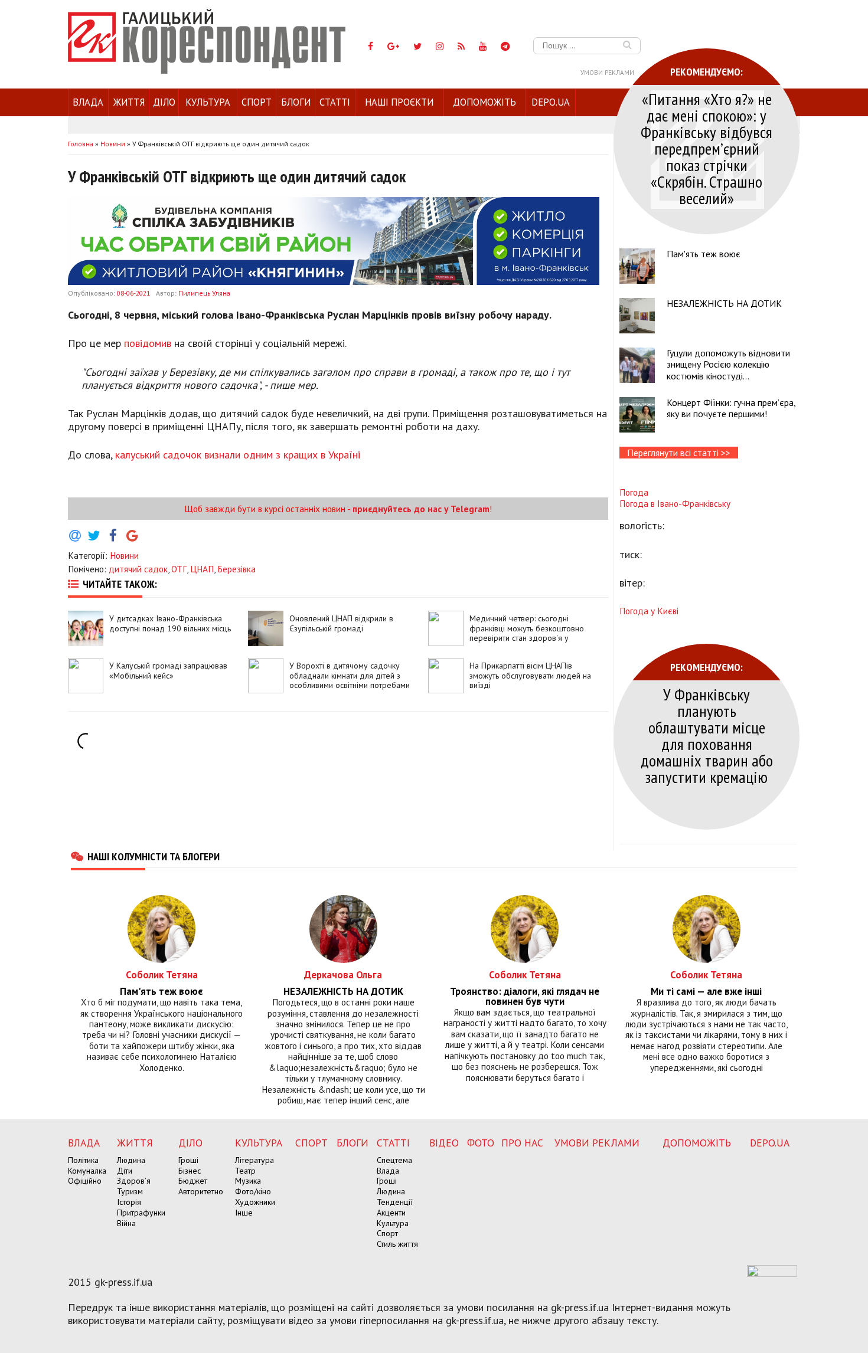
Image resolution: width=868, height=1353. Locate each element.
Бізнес (189, 1170)
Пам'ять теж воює (703, 254)
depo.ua (550, 102)
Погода (633, 492)
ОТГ (179, 569)
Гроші (188, 1160)
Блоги (296, 102)
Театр (245, 1170)
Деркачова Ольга (343, 974)
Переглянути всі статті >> (678, 452)
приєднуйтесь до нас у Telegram (421, 509)
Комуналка (87, 1170)
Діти (124, 1170)
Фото (480, 1142)
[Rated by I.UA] (772, 1273)
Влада (88, 102)
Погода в (674, 503)
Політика (83, 1160)
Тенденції (395, 1202)
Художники (255, 1202)
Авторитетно (200, 1191)
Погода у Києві (648, 611)
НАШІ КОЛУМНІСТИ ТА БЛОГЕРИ (153, 856)
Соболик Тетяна (162, 974)
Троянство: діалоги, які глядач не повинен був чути (524, 997)
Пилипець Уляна (204, 293)
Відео (444, 1142)
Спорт (257, 102)
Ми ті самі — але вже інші (706, 992)
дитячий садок (138, 569)
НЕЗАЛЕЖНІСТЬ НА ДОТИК (724, 303)
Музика (248, 1180)
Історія (129, 1202)
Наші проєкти (399, 102)
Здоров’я (134, 1180)
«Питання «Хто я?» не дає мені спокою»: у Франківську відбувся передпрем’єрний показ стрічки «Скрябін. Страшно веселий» (706, 148)
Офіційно (85, 1180)
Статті (334, 102)
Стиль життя (397, 1244)
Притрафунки (141, 1212)
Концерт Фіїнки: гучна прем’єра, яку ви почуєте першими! (731, 408)
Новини (124, 555)
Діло (164, 102)
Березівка (236, 569)
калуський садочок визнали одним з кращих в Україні (237, 454)
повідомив (147, 343)
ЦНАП (202, 569)
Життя (129, 102)
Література (254, 1160)
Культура (207, 102)
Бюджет (192, 1180)
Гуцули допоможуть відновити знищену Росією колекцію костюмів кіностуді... (728, 364)
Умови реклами (607, 72)
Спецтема (394, 1160)
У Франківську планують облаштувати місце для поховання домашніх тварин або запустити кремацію (707, 735)
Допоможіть (484, 102)
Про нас (522, 1142)
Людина (131, 1160)
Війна (126, 1223)
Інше (244, 1212)
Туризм (130, 1191)
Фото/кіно (253, 1191)
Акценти (391, 1212)
